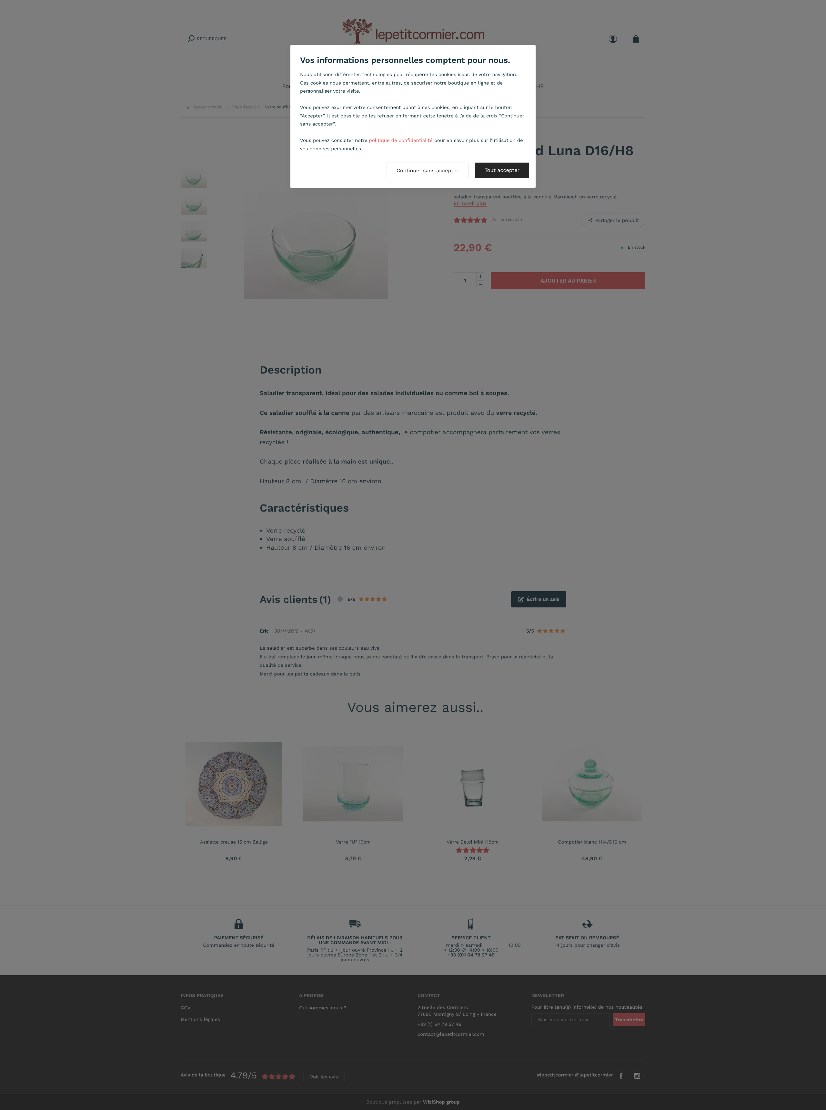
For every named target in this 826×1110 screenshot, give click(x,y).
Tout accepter (502, 170)
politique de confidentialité (401, 140)
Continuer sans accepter (427, 170)
